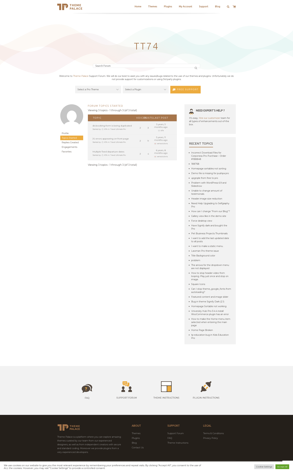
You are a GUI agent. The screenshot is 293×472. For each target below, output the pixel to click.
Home (138, 6)
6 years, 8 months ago (161, 151)
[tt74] (71, 129)
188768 (195, 163)
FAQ (169, 438)
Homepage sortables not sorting (208, 168)
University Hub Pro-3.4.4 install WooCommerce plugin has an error (210, 313)
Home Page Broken (202, 330)
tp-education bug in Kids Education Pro (210, 336)
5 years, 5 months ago (161, 125)
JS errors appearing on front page (110, 138)
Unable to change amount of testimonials (206, 192)
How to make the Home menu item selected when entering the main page (210, 322)
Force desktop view (201, 220)
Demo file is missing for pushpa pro (210, 173)
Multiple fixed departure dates (108, 151)
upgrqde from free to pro (204, 178)
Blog (217, 6)
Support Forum (126, 397)
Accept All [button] (282, 466)
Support (203, 6)
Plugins (168, 6)
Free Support (187, 89)
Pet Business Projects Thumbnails (209, 233)
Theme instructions (166, 397)
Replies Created (70, 142)
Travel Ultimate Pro (118, 129)
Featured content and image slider (209, 296)
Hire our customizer (209, 118)
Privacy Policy (210, 438)
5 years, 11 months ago (161, 138)
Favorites (66, 151)
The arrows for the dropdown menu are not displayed (210, 267)
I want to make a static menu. (207, 246)
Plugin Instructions (206, 397)
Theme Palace (76, 6)
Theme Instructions (177, 442)
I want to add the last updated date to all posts (210, 240)
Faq (87, 398)
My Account (185, 6)
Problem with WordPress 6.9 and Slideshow (208, 184)
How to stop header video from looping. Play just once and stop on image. (209, 276)
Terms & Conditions (213, 433)
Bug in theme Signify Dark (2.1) (207, 301)
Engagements (69, 147)
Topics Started (69, 138)
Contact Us (138, 447)
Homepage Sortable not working (208, 306)
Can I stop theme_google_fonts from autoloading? (211, 290)
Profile (65, 133)
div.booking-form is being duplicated (112, 125)
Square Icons (198, 284)
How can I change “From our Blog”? (210, 211)
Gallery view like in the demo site (208, 216)
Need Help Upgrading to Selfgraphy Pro (210, 205)
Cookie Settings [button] (264, 466)
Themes (152, 6)
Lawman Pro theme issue (205, 251)
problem (195, 260)
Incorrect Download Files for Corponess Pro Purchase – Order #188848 (208, 155)
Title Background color (203, 255)
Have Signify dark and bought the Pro (209, 227)
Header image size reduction (206, 198)
